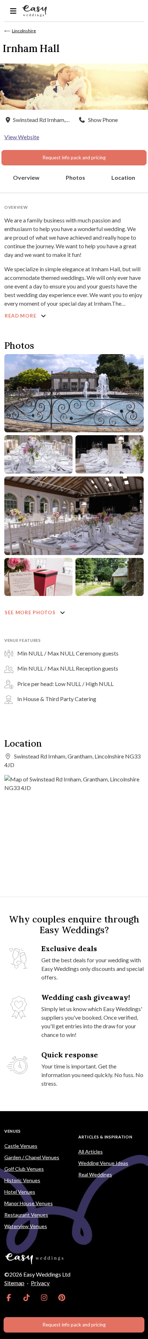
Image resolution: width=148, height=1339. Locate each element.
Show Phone (103, 119)
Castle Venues (20, 1146)
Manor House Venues (28, 1203)
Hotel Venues (19, 1192)
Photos (75, 177)
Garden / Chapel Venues (31, 1157)
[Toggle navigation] (13, 11)
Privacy (40, 1282)
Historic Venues (22, 1180)
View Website (21, 136)
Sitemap (14, 1282)
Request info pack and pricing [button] (74, 157)
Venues (12, 1131)
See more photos (31, 612)
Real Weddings (95, 1174)
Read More (21, 316)
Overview (26, 177)
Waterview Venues (25, 1226)
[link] (8, 1297)
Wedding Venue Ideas (103, 1163)
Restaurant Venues (26, 1215)
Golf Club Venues (24, 1169)
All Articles (90, 1151)
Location (123, 177)
